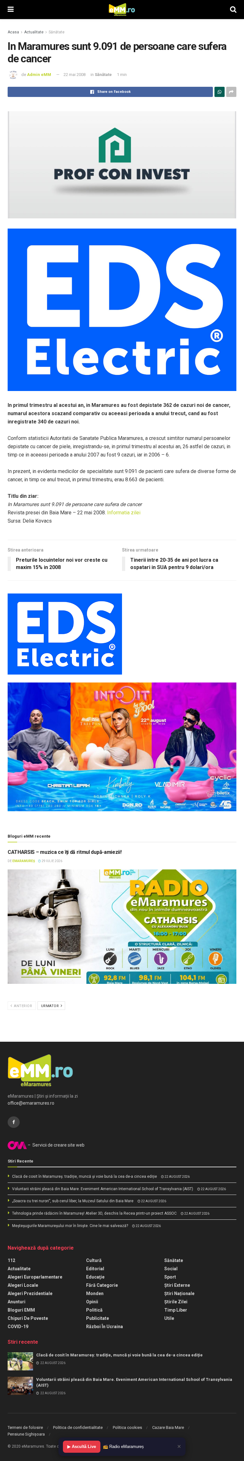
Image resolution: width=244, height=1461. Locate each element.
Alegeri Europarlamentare (35, 1276)
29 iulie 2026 (51, 861)
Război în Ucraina (104, 1326)
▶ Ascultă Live (81, 1446)
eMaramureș (23, 861)
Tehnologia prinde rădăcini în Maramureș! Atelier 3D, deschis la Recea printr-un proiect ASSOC (94, 1213)
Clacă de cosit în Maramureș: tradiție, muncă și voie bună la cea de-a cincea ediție (84, 1176)
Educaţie (95, 1276)
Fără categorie (102, 1285)
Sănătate (56, 32)
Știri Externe (177, 1285)
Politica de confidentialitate (78, 1427)
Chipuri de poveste (28, 1318)
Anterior (22, 1006)
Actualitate (34, 32)
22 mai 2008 (74, 74)
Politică (94, 1310)
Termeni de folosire (25, 1427)
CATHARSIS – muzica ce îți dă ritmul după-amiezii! (64, 852)
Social (171, 1268)
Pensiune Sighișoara (26, 1434)
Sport (170, 1276)
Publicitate (97, 1318)
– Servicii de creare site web (56, 1145)
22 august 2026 (177, 1176)
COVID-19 (18, 1326)
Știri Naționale (179, 1293)
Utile (169, 1318)
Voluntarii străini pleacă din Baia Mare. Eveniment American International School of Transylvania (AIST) (102, 1189)
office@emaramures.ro (31, 1103)
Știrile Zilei (175, 1301)
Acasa (13, 32)
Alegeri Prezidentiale (30, 1293)
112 (11, 1260)
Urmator (50, 1006)
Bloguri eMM (21, 1310)
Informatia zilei (123, 513)
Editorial (95, 1268)
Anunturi (16, 1301)
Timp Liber (175, 1310)
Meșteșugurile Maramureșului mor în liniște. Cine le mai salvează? (70, 1226)
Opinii (92, 1301)
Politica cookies (127, 1427)
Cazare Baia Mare (168, 1427)
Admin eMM (39, 74)
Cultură (94, 1260)
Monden (95, 1293)
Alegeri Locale (23, 1285)
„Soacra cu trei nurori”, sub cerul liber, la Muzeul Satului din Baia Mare (72, 1201)
